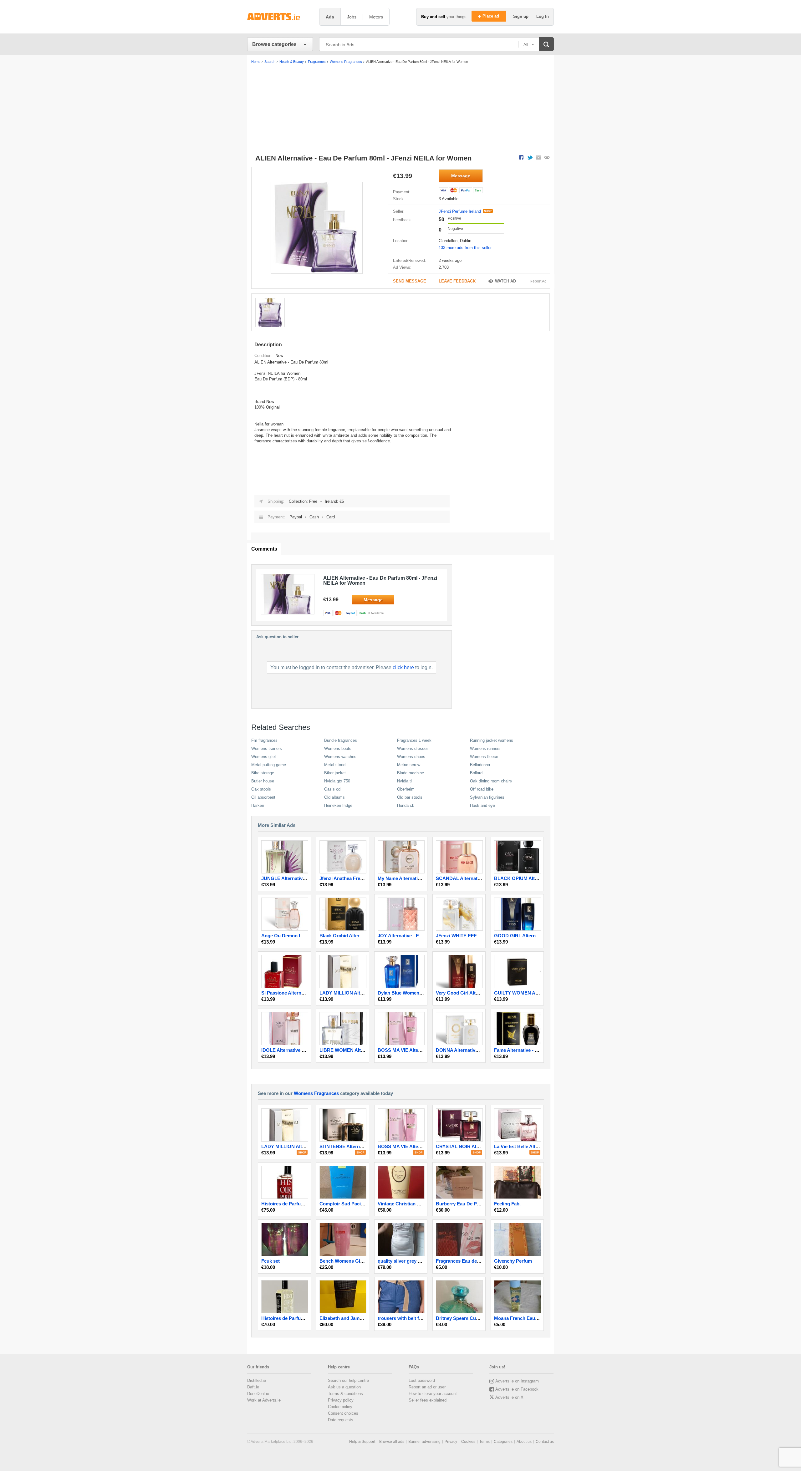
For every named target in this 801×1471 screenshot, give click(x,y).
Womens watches (340, 756)
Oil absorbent (263, 797)
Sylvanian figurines (487, 797)
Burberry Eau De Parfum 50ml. (469, 1203)
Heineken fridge (338, 805)
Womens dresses (413, 748)
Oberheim (406, 789)
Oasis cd (332, 789)
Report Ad (538, 281)
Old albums (334, 797)
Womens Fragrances (316, 1093)
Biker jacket (335, 773)
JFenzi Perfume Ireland (460, 211)
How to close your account (433, 1393)
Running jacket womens (491, 740)
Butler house (262, 781)
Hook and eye (482, 805)
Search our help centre (348, 1380)
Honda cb (405, 805)
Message (460, 175)
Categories (503, 1441)
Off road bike (481, 789)
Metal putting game (268, 764)
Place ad (491, 16)
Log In (542, 16)
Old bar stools (409, 797)
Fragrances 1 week (414, 740)
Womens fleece (484, 756)
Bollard (476, 773)
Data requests (340, 1420)
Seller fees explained (427, 1400)
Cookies (468, 1441)
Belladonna (480, 764)
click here (403, 667)
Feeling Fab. (507, 1203)
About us (524, 1441)
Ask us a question (344, 1387)
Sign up (521, 16)
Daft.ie (253, 1387)
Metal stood (334, 764)
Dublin (465, 240)
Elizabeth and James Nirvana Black (357, 1318)
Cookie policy (340, 1406)
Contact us (545, 1441)
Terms (484, 1441)
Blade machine (410, 773)
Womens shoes (411, 756)
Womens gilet (263, 756)
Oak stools (261, 789)
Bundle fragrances (340, 740)
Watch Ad (505, 281)
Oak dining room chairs (491, 781)
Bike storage (262, 773)
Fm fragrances (264, 740)
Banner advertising (424, 1441)
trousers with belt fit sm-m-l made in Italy (422, 1318)
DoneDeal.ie (258, 1393)
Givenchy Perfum (513, 1261)
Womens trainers (266, 748)
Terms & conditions (345, 1393)
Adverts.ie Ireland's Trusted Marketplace (280, 16)
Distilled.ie (256, 1380)
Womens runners (485, 748)
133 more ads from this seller (465, 247)
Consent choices (343, 1413)
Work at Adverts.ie (264, 1400)
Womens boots (337, 748)
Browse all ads (391, 1441)
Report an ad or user (427, 1387)
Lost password (422, 1380)
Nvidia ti (404, 781)
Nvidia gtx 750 (337, 781)
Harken (257, 805)
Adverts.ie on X (509, 1397)
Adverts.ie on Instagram (517, 1381)
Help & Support (362, 1441)
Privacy (451, 1441)
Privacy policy (341, 1400)
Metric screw (408, 764)
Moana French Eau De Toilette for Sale (536, 1318)
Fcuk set (270, 1261)
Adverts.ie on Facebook (516, 1389)
